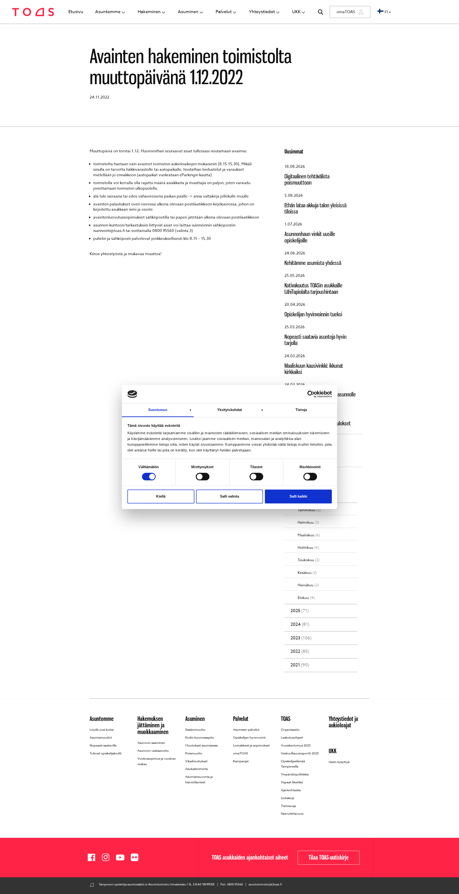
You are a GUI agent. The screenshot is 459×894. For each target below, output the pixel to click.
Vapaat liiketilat (292, 782)
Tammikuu (309, 510)
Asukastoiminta (196, 769)
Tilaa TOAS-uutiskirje (329, 857)
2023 (300, 638)
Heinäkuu (308, 585)
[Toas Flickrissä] (136, 857)
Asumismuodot (101, 737)
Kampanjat (241, 761)
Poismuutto (193, 753)
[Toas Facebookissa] (93, 857)
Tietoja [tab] (301, 410)
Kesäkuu (307, 572)
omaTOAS (346, 12)
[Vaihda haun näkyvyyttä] (321, 12)
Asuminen (188, 12)
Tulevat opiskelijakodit (105, 753)
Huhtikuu (308, 547)
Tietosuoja (288, 806)
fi (386, 12)
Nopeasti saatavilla (103, 745)
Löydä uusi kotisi (102, 729)
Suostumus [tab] (158, 410)
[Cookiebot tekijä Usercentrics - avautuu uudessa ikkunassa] (311, 394)
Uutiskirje (287, 798)
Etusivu (75, 12)
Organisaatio (290, 729)
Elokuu (306, 597)
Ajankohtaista (41, 31)
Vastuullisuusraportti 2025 (300, 753)
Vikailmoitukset (196, 761)
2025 (299, 611)
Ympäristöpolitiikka (295, 774)
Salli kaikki (298, 496)
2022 (299, 651)
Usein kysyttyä (339, 762)
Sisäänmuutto (195, 729)
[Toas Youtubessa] (122, 857)
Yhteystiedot (262, 12)
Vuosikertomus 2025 (296, 745)
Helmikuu (308, 522)
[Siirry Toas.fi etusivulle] (33, 12)
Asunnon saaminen (151, 742)
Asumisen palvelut (246, 729)
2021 (299, 665)
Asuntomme (107, 12)
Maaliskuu (309, 535)
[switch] (202, 476)
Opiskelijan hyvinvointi (249, 737)
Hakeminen (149, 12)
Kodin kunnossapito (199, 737)
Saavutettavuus (292, 813)
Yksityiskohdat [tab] (229, 410)
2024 (299, 624)
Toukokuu (308, 560)
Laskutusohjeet (292, 737)
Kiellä (160, 496)
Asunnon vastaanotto (153, 750)
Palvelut (224, 12)
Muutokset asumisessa (201, 745)
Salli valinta (229, 496)
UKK (296, 12)
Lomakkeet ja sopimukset (251, 745)
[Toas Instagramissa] (107, 857)
